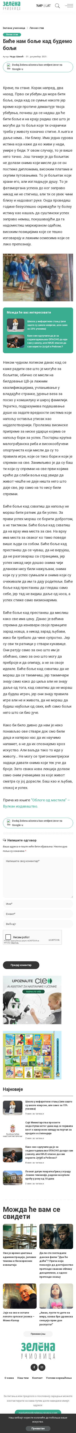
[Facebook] (34, 1367)
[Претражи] (56, 6)
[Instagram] (41, 1367)
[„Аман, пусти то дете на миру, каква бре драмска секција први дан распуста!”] (56, 1296)
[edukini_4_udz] (32, 1055)
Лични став (12, 34)
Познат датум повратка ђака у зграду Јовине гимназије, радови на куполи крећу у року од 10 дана (48, 1175)
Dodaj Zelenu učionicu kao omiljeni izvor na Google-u (37, 66)
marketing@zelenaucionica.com (38, 1412)
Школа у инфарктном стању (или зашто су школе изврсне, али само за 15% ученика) (48, 1105)
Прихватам (38, 1428)
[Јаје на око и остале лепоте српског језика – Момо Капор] (20, 1296)
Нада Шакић (17, 57)
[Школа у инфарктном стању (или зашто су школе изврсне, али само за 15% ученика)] (38, 325)
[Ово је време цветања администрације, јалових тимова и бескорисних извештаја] (20, 1236)
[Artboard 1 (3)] (32, 1000)
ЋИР (39, 6)
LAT (48, 6)
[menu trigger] (68, 6)
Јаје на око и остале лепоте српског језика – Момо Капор (18, 1316)
